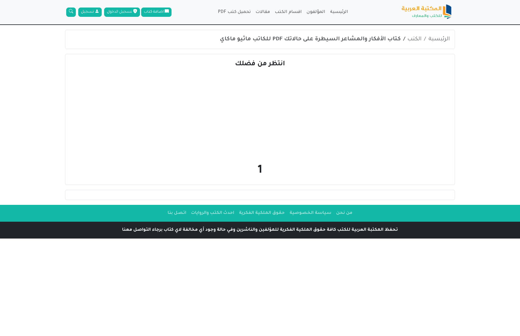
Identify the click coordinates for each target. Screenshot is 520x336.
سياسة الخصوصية (310, 213)
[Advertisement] (260, 115)
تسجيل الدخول (120, 12)
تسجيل (88, 12)
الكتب (414, 39)
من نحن (344, 213)
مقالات (262, 12)
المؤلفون (316, 12)
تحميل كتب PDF (234, 12)
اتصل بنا (177, 213)
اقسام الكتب (288, 12)
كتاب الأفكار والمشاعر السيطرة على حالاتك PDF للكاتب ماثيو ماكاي (310, 39)
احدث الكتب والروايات (212, 213)
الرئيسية (339, 12)
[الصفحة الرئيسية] (427, 12)
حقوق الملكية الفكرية (262, 213)
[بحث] (71, 12)
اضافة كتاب (154, 12)
